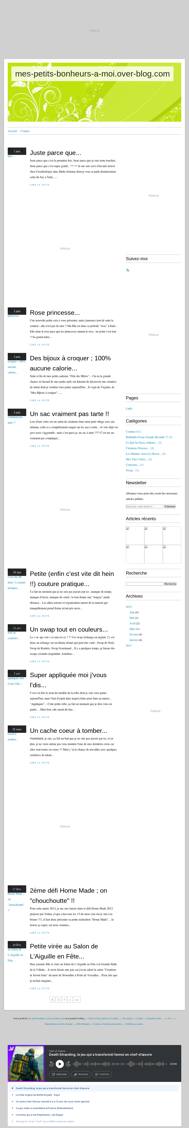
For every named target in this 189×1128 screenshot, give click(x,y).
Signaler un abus (154, 1018)
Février (134, 634)
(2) (140, 448)
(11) (133, 431)
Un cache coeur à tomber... (68, 730)
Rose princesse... (55, 312)
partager (83, 1074)
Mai (132, 618)
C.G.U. (169, 1018)
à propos (104, 1074)
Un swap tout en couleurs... (69, 629)
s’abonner (61, 1074)
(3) (149, 437)
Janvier (134, 640)
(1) (134, 465)
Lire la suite (40, 184)
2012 (129, 607)
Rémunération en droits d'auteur (59, 1023)
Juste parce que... (55, 152)
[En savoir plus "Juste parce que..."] (135, 535)
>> (77, 999)
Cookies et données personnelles (107, 1023)
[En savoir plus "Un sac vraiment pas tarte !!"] (135, 554)
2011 (129, 645)
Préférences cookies (134, 1023)
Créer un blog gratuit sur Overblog (103, 1018)
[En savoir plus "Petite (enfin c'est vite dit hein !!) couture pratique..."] (153, 554)
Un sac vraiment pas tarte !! (69, 413)
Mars (132, 629)
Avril (132, 623)
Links (129, 408)
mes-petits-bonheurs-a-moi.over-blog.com (92, 73)
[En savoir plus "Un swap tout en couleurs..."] (172, 554)
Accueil (12, 131)
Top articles (128, 1018)
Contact (25, 131)
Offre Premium (83, 1023)
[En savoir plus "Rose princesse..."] (153, 535)
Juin (132, 612)
